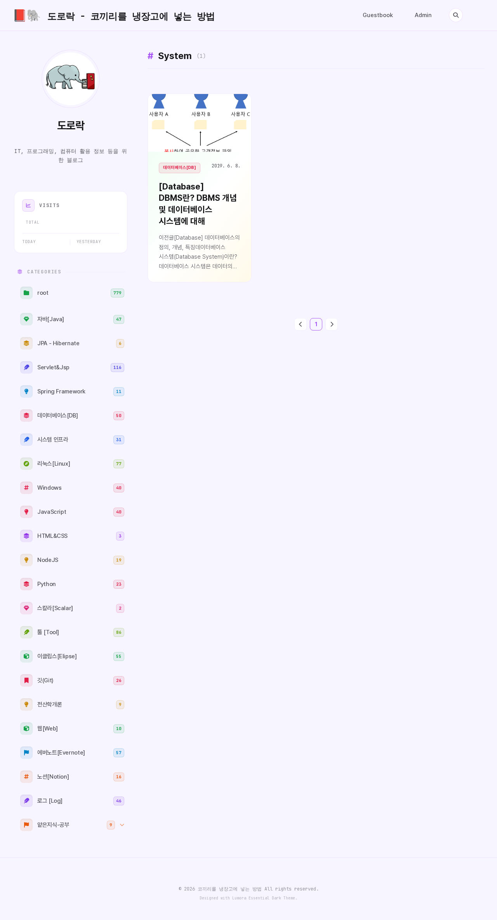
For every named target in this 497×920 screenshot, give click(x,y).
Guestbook (378, 15)
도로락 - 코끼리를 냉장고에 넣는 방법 (113, 15)
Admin (423, 15)
